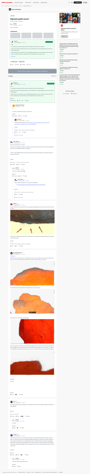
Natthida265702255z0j (19, 105)
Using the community (21, 472)
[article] (32, 92)
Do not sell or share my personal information (49, 472)
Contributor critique (14, 61)
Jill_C (14, 401)
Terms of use (28, 472)
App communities (7, 5)
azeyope (15, 23)
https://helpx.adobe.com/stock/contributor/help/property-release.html (31, 184)
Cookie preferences (38, 472)
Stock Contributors (15, 5)
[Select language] (72, 2)
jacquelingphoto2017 (17, 252)
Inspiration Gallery (44, 2)
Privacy (32, 472)
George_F (15, 434)
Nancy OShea (16, 141)
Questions (20, 5)
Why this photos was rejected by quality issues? (68, 53)
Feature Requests (36, 2)
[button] (78, 2)
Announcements (28, 2)
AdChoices (61, 472)
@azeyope (13, 255)
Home (3, 5)
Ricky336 (16, 41)
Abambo (19, 119)
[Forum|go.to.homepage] (7, 2)
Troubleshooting (21, 61)
